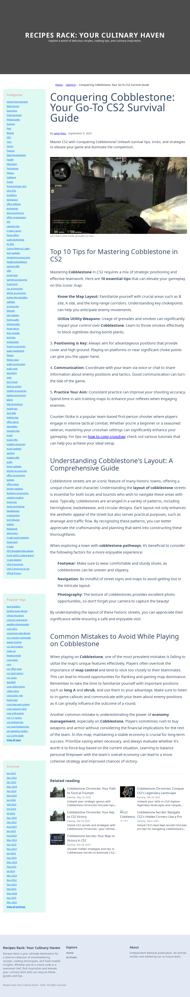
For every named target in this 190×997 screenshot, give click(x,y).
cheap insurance (15, 615)
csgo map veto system (18, 704)
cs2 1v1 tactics (14, 717)
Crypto (10, 546)
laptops (10, 479)
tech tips (11, 337)
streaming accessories (18, 257)
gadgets (11, 302)
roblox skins (13, 691)
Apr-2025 (11, 898)
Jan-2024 (11, 853)
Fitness (10, 173)
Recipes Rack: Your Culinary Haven (95, 35)
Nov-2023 (12, 849)
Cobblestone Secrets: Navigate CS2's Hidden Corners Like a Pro (159, 814)
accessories (13, 306)
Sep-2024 (12, 857)
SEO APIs (11, 190)
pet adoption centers (17, 731)
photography (13, 324)
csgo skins (12, 628)
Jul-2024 (11, 871)
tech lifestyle (13, 519)
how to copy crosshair (106, 436)
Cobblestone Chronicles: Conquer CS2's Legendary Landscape (160, 790)
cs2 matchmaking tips (18, 726)
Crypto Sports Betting (18, 537)
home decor (13, 328)
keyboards (12, 528)
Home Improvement (17, 101)
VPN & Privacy (14, 573)
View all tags (14, 740)
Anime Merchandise (17, 297)
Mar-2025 (12, 902)
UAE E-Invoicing (15, 564)
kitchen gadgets (15, 488)
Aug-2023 (12, 835)
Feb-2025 (11, 889)
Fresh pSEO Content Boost (20, 555)
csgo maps (12, 660)
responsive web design (18, 633)
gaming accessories (17, 279)
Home (59, 85)
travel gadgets (14, 448)
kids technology (15, 404)
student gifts (13, 457)
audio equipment (15, 350)
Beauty (10, 133)
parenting (12, 373)
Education (12, 164)
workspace (12, 199)
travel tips (12, 502)
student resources (16, 444)
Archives (71, 957)
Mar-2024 (12, 840)
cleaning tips (13, 226)
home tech (12, 542)
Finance (11, 150)
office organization (16, 217)
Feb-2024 (11, 804)
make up (11, 651)
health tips (12, 408)
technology (12, 208)
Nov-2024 (12, 795)
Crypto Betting (14, 560)
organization (13, 515)
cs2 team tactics (15, 673)
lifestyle (11, 310)
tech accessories (15, 213)
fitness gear (13, 359)
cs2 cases (12, 677)
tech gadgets (13, 253)
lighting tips (13, 417)
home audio (13, 319)
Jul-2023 (11, 813)
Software (11, 177)
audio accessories (16, 364)
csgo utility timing (16, 686)
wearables (12, 426)
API (8, 221)
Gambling (12, 195)
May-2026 (12, 893)
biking (10, 399)
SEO (9, 137)
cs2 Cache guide (15, 735)
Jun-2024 (11, 800)
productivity (13, 342)
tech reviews (13, 333)
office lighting (14, 204)
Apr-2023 (11, 844)
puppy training (14, 642)
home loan (12, 700)
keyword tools (14, 655)
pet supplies (13, 315)
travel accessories (16, 346)
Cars (9, 141)
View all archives (16, 906)
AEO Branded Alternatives (20, 551)
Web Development (16, 155)
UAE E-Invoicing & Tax (18, 568)
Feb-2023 (11, 866)
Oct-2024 (11, 809)
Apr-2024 (11, 791)
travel (10, 435)
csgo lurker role (15, 695)
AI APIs (10, 244)
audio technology (15, 239)
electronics (12, 533)
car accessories (15, 288)
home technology (15, 506)
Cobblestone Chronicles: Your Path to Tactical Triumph (91, 790)
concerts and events (17, 620)
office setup (13, 484)
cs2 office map (14, 668)
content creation (15, 497)
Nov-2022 (12, 880)
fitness (10, 355)
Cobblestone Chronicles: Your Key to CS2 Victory (90, 814)
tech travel (12, 382)
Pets (9, 128)
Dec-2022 (12, 777)
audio (9, 462)
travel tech (12, 284)
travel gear (12, 275)
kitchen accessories (17, 471)
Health (10, 159)
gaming (10, 453)
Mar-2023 (12, 875)
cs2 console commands (19, 637)
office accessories (16, 475)
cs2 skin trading (15, 646)
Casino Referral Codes (18, 248)
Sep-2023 (12, 822)
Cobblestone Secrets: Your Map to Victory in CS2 (91, 838)
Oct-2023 (11, 782)
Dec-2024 (12, 884)
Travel (10, 181)
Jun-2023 (11, 773)
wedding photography (18, 624)
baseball (11, 682)
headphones (13, 511)
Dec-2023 (12, 817)
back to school (14, 386)
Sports (10, 146)
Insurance (12, 110)
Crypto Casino (14, 230)
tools (9, 377)
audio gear (12, 368)
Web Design (13, 106)
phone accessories (16, 293)
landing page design (17, 611)
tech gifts (11, 413)
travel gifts (12, 439)
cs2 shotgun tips (15, 722)
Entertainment (14, 115)
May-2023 (12, 786)
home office (13, 235)
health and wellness (17, 262)
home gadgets (14, 466)
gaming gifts (13, 266)
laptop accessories (16, 395)
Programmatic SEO (16, 186)
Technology (12, 168)
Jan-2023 (11, 831)
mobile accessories (17, 390)
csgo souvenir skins (17, 709)
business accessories (18, 493)
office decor (13, 422)
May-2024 (12, 862)
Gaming (71, 85)
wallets (10, 524)
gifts (9, 270)
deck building (13, 606)
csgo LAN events (15, 713)
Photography (13, 119)
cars (9, 664)
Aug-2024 (12, 826)
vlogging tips (13, 431)
